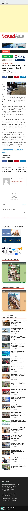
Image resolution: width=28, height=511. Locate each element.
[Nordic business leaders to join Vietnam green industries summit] (6, 420)
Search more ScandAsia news (12, 150)
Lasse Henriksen (14, 72)
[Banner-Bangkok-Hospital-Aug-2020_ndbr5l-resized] (20, 57)
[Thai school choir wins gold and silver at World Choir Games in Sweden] (6, 374)
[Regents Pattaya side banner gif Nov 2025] (11, 242)
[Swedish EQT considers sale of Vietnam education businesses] (6, 321)
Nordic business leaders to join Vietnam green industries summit (18, 422)
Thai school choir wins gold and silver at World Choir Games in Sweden (18, 376)
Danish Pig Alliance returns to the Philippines (18, 458)
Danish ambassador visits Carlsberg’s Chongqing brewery (17, 406)
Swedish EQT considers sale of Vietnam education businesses (18, 322)
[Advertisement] (14, 18)
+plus (3, 63)
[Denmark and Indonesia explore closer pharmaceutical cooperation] (6, 359)
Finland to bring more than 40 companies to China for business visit (18, 391)
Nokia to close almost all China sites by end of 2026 (17, 443)
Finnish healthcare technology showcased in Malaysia (17, 452)
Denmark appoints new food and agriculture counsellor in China (18, 466)
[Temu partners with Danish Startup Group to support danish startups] (6, 428)
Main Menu (6, 51)
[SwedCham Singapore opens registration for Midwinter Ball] (6, 351)
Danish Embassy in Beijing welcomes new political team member (18, 383)
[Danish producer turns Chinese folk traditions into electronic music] (6, 435)
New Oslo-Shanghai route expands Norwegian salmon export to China (18, 330)
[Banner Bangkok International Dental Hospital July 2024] (11, 235)
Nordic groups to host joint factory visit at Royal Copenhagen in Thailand (18, 399)
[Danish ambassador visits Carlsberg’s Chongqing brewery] (6, 405)
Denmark (6, 63)
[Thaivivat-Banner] (7, 57)
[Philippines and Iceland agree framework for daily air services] (6, 367)
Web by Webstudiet (6, 509)
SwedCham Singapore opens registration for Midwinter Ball (18, 353)
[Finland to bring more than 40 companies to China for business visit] (6, 389)
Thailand (11, 63)
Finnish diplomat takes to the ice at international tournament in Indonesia (18, 345)
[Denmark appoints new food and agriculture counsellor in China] (6, 465)
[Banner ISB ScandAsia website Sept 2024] (14, 47)
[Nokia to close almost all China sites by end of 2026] (6, 443)
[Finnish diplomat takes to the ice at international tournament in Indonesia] (6, 344)
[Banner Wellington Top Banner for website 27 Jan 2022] (7, 60)
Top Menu (5, 1)
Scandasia (12, 507)
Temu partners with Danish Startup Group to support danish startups (18, 429)
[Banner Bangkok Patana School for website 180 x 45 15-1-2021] (20, 60)
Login (25, 204)
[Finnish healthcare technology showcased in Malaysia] (6, 450)
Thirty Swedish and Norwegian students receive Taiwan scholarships (18, 414)
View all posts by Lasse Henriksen (16, 182)
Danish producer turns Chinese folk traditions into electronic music (18, 437)
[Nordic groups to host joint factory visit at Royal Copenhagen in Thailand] (6, 397)
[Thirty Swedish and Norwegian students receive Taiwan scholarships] (6, 412)
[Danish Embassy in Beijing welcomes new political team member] (6, 382)
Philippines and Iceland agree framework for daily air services (18, 368)
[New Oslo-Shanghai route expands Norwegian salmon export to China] (6, 328)
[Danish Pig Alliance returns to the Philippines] (6, 458)
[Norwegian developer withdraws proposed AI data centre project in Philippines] (6, 336)
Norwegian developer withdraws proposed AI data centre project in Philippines (18, 337)
